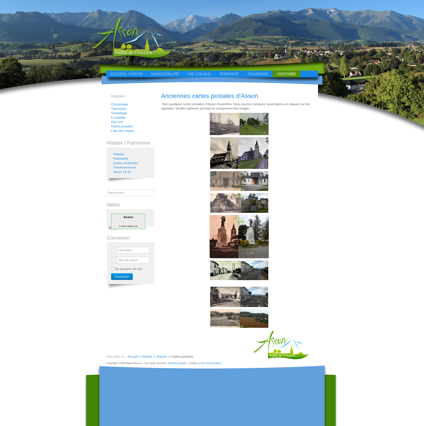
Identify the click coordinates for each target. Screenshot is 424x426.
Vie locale (199, 74)
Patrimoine (120, 158)
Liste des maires (122, 130)
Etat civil (117, 122)
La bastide (118, 117)
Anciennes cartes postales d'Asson (209, 95)
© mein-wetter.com (128, 226)
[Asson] (129, 58)
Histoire (286, 74)
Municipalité (165, 74)
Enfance (229, 74)
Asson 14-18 (122, 171)
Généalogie (119, 113)
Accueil (133, 356)
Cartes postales (122, 126)
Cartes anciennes (125, 163)
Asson (128, 217)
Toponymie (118, 108)
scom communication (209, 363)
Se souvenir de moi (128, 269)
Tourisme (257, 74)
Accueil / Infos (126, 74)
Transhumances (124, 167)
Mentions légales (177, 363)
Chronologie (119, 104)
